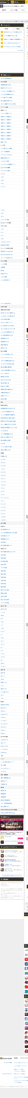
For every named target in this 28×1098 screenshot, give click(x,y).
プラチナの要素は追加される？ (8, 360)
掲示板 (18, 29)
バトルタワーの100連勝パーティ (8, 91)
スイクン (3, 494)
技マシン (3, 676)
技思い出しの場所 (5, 386)
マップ (22, 10)
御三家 (2, 270)
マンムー (3, 501)
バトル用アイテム (5, 692)
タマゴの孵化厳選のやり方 (7, 434)
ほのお (2, 615)
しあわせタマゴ (4, 739)
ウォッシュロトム (5, 497)
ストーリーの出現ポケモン (7, 257)
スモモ (2, 180)
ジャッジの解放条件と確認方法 (8, 414)
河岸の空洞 (3, 583)
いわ (2, 650)
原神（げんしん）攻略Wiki (19, 1074)
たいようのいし (4, 724)
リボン (2, 698)
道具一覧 (3, 673)
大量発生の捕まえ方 (5, 392)
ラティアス (3, 504)
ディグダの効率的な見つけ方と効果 (9, 532)
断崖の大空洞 (4, 593)
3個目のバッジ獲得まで (6, 123)
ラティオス (3, 465)
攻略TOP (4, 10)
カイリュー (3, 513)
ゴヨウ (2, 238)
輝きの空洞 (3, 574)
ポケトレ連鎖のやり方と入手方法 (8, 104)
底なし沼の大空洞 (5, 599)
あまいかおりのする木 (6, 380)
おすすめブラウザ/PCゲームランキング (12, 875)
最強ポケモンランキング (6, 88)
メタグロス (3, 520)
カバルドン (3, 510)
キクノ (2, 232)
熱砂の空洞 (3, 586)
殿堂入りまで (4, 142)
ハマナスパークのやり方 (6, 154)
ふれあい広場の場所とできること (8, 370)
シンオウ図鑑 (4, 264)
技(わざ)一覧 (3, 609)
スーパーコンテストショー (7, 357)
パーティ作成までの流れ (6, 446)
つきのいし (3, 717)
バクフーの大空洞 (5, 602)
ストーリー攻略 (13, 10)
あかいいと (3, 743)
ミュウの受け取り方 (5, 280)
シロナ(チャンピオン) (5, 242)
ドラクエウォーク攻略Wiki (19, 1071)
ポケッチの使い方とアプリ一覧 (8, 329)
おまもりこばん (4, 746)
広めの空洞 (3, 555)
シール (2, 685)
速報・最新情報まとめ (6, 778)
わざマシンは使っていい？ (7, 322)
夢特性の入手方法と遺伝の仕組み (8, 421)
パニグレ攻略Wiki (17, 1082)
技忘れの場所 (4, 399)
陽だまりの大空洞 (5, 590)
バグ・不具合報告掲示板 (6, 803)
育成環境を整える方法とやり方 (8, 408)
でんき (2, 622)
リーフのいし (4, 720)
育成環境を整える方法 (6, 84)
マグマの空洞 (4, 567)
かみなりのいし (4, 714)
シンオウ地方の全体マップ (7, 762)
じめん (2, 637)
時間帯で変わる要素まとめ (7, 389)
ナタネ (2, 177)
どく (2, 634)
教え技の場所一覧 (5, 383)
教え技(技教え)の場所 (5, 440)
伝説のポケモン (4, 273)
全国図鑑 (3, 267)
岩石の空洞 (3, 564)
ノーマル (3, 612)
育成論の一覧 (4, 456)
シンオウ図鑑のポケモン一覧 (10, 35)
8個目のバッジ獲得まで (6, 139)
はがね (2, 663)
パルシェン (3, 478)
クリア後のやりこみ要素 (6, 97)
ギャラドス (3, 475)
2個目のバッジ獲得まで (6, 119)
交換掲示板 (3, 797)
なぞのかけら (4, 752)
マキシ (2, 183)
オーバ (2, 235)
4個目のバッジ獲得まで (6, 126)
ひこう (2, 641)
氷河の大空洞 (4, 596)
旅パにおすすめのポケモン (7, 254)
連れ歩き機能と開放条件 (6, 367)
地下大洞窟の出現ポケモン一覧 (8, 551)
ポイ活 (8, 2)
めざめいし (3, 733)
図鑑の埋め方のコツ (5, 158)
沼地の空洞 (3, 571)
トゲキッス (3, 485)
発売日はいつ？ (4, 781)
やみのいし (3, 730)
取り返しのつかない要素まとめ (8, 313)
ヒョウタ (3, 174)
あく (2, 660)
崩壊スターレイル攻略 (18, 1069)
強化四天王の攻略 (5, 245)
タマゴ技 (3, 443)
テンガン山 (3, 771)
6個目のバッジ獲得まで (6, 132)
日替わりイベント (5, 395)
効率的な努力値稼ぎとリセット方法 (9, 427)
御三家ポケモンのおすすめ (7, 251)
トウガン (3, 210)
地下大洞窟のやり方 (5, 529)
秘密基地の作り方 (5, 539)
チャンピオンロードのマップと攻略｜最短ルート (14, 46)
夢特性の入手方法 (5, 376)
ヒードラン (3, 507)
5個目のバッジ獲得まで (6, 129)
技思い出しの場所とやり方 (7, 437)
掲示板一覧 (3, 790)
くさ (2, 625)
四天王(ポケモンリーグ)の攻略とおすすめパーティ (14, 32)
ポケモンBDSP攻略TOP (6, 78)
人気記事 (6, 29)
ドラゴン (3, 657)
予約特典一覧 (4, 784)
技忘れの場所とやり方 (6, 450)
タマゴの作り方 (4, 430)
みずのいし (3, 711)
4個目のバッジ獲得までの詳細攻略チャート (14, 39)
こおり (2, 628)
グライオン (3, 462)
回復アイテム (4, 682)
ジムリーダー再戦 (5, 219)
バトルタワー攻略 (5, 161)
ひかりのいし (4, 727)
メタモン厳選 (4, 277)
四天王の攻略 (4, 226)
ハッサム (3, 469)
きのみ (2, 679)
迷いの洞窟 (3, 765)
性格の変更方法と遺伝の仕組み (8, 418)
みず (2, 618)
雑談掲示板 (3, 793)
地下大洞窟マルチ (5, 806)
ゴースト (3, 653)
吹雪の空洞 (3, 577)
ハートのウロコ (4, 749)
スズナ (2, 213)
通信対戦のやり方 (5, 341)
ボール (2, 695)
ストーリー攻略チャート (6, 113)
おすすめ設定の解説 (5, 319)
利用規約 (16, 1058)
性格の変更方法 (4, 344)
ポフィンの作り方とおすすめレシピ (12, 43)
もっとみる (20, 50)
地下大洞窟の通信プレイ (6, 545)
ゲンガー (3, 491)
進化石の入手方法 (5, 704)
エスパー (3, 644)
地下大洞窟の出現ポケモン (7, 100)
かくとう (3, 631)
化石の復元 (3, 542)
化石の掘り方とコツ (5, 536)
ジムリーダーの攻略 (5, 170)
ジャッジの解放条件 (5, 151)
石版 (2, 755)
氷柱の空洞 (3, 580)
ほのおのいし (4, 708)
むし (2, 647)
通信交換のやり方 (5, 338)
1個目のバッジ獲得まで (6, 116)
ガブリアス (3, 472)
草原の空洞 (3, 558)
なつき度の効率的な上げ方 (7, 335)
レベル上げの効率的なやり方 (7, 94)
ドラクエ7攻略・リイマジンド (20, 1066)
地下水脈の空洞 (4, 561)
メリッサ (3, 186)
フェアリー (3, 666)
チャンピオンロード (5, 768)
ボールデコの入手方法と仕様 (7, 364)
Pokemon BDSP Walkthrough (8, 812)
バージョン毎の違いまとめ (7, 354)
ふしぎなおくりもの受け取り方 (8, 316)
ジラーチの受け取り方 (6, 303)
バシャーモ (3, 481)
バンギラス (3, 517)
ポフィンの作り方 (5, 373)
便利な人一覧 (4, 348)
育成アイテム (4, 688)
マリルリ (3, 488)
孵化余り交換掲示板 (5, 800)
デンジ (2, 216)
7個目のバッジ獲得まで (6, 135)
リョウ (2, 229)
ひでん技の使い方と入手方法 (7, 325)
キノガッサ (3, 459)
